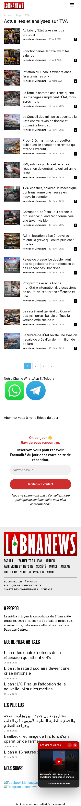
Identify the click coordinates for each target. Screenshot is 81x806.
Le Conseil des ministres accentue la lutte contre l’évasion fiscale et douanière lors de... (50, 121)
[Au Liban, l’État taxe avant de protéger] (12, 36)
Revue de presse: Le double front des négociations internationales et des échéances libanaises (49, 263)
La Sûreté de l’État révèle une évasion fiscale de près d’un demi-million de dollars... (50, 339)
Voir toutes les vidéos (59, 783)
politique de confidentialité (33, 500)
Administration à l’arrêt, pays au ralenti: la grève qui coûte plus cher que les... (48, 240)
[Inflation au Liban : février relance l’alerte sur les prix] (12, 78)
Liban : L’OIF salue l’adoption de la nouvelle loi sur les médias (35, 686)
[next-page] (52, 366)
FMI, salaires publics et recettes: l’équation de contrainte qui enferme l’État (49, 168)
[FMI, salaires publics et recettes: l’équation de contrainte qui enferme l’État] (12, 170)
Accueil (8, 15)
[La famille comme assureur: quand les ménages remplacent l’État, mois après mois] (12, 98)
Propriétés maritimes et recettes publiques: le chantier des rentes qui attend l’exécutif (49, 144)
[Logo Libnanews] (14, 5)
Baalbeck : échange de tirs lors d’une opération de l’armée (37, 739)
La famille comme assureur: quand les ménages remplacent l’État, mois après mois (49, 97)
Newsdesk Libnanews (34, 39)
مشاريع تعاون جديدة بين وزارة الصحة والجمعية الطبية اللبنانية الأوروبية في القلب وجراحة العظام (39, 720)
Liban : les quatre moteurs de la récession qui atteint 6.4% (32, 655)
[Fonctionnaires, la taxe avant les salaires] (12, 57)
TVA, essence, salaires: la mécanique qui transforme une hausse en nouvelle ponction (50, 192)
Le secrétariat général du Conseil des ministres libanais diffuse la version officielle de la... (47, 315)
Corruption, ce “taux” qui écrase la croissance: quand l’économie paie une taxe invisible (48, 216)
